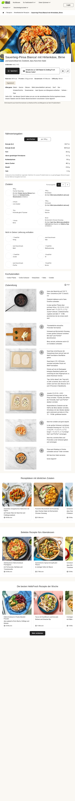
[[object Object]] (63, 71)
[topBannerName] (37, 20)
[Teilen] (68, 71)
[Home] (3, 13)
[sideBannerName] (37, 117)
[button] (37, 184)
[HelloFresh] (5, 2)
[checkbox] (6, 64)
